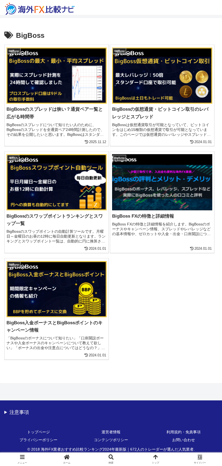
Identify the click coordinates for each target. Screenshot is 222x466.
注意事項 (19, 412)
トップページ (38, 432)
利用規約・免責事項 (183, 432)
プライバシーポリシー (38, 440)
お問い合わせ (183, 440)
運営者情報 (111, 432)
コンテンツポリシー (111, 440)
